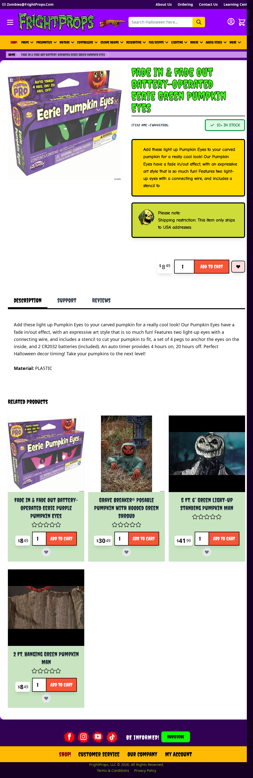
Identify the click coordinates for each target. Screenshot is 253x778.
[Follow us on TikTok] (109, 733)
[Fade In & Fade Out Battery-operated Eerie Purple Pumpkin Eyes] (45, 453)
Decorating (133, 42)
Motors (65, 42)
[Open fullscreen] (65, 123)
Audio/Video (214, 42)
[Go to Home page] (56, 22)
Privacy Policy (142, 767)
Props (25, 42)
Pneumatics (44, 42)
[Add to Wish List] (238, 267)
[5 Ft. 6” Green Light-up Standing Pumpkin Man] (202, 453)
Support (66, 300)
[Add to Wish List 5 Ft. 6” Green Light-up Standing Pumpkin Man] (225, 548)
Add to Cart (211, 266)
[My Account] (231, 21)
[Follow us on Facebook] (66, 733)
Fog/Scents (156, 42)
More (236, 43)
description (28, 300)
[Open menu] (10, 22)
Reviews (101, 300)
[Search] (199, 22)
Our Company (139, 751)
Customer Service (96, 751)
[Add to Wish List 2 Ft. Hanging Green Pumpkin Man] (45, 695)
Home (11, 55)
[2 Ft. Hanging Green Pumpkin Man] (45, 605)
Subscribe (172, 733)
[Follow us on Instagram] (80, 733)
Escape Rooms (110, 42)
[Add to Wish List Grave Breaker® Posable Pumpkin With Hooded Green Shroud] (146, 548)
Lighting (177, 42)
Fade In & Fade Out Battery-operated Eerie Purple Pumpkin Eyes (45, 506)
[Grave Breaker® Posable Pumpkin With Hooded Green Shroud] (123, 453)
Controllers (85, 42)
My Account (175, 751)
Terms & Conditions (110, 767)
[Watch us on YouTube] (94, 733)
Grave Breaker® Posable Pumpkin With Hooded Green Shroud (123, 506)
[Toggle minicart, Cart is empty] (242, 22)
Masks (194, 42)
